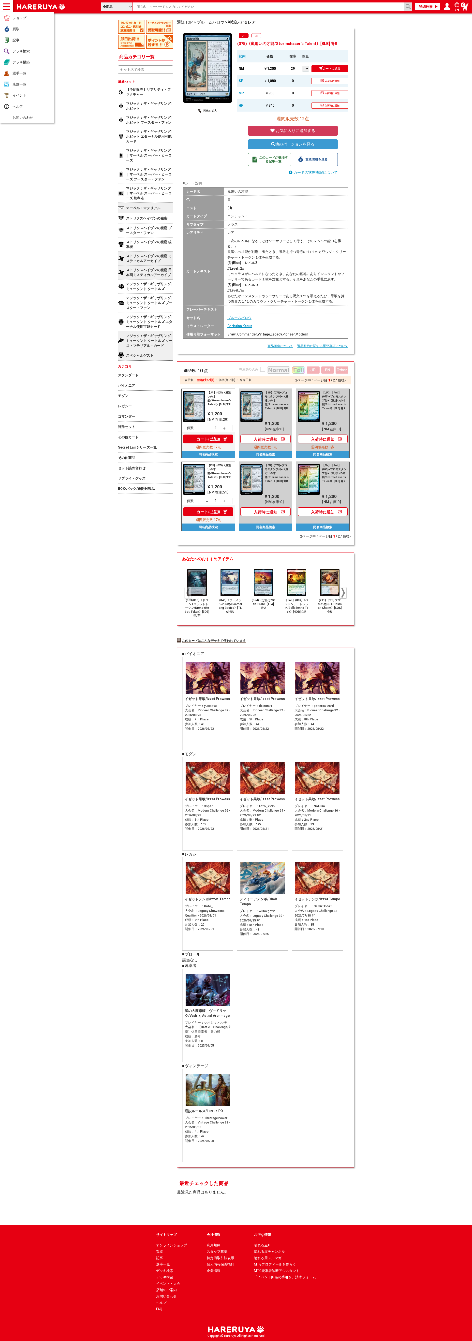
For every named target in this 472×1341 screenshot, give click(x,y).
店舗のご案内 (166, 1290)
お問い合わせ (23, 117)
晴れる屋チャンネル (269, 1252)
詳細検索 (426, 7)
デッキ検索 (21, 51)
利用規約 (214, 1245)
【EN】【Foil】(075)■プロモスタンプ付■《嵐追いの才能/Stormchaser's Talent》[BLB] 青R (334, 473)
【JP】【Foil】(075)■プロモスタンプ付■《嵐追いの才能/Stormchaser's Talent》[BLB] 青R (334, 400)
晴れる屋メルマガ (267, 1258)
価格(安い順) (205, 380)
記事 (16, 40)
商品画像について (280, 346)
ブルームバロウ (239, 318)
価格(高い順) (227, 380)
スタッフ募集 (217, 1252)
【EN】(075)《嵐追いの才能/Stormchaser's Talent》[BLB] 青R (219, 471)
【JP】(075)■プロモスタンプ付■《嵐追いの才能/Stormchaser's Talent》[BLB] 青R (277, 400)
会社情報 (214, 1235)
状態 (242, 56)
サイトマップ (166, 1235)
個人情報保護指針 (220, 1264)
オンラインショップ (171, 1245)
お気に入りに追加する (295, 130)
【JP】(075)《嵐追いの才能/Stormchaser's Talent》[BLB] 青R (219, 398)
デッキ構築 (21, 62)
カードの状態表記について (315, 172)
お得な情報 (262, 1235)
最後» (342, 380)
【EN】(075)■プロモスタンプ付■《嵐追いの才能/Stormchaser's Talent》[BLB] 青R (277, 473)
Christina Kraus (239, 326)
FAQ (159, 1309)
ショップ (19, 18)
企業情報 (214, 1271)
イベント (19, 95)
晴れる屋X (262, 1245)
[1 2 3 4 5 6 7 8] (306, 68)
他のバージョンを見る (294, 144)
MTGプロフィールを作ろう (275, 1264)
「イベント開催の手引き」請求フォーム (285, 1277)
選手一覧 (19, 73)
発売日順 (245, 380)
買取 (16, 29)
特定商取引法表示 (220, 1258)
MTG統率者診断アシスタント (276, 1271)
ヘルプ (18, 106)
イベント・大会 (168, 1283)
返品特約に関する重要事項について (322, 346)
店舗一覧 (19, 84)
